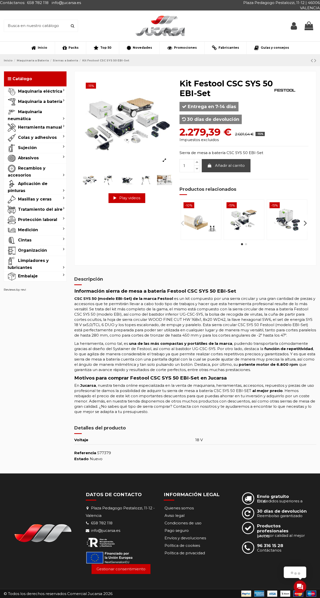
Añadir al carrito (230, 165)
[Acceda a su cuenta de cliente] (294, 25)
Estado (81, 458)
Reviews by (15, 289)
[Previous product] (312, 60)
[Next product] (315, 60)
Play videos (129, 198)
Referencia (85, 452)
